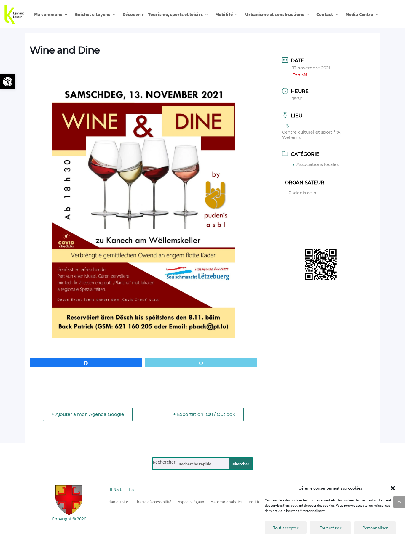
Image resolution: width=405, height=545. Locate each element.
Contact (324, 14)
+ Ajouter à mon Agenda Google (88, 414)
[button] (7, 81)
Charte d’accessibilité (153, 501)
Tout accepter (285, 527)
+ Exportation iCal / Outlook (204, 414)
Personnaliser (375, 527)
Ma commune (48, 14)
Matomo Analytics (226, 501)
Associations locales (317, 164)
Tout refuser (330, 527)
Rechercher (164, 462)
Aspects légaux (191, 501)
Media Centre (359, 14)
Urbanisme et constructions (274, 14)
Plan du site (117, 501)
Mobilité (224, 14)
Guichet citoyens (92, 14)
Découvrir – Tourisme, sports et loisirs (162, 14)
